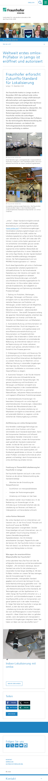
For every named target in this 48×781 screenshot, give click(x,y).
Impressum (9, 762)
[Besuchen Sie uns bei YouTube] (21, 745)
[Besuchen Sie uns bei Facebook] (8, 745)
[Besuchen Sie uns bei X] (12, 745)
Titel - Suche (40, 2)
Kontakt (9, 759)
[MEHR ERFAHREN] (24, 644)
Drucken (11, 714)
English (31, 2)
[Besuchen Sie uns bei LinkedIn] (17, 745)
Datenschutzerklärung (14, 764)
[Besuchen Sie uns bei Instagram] (25, 745)
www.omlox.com (12, 228)
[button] (11, 703)
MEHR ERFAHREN (14, 683)
